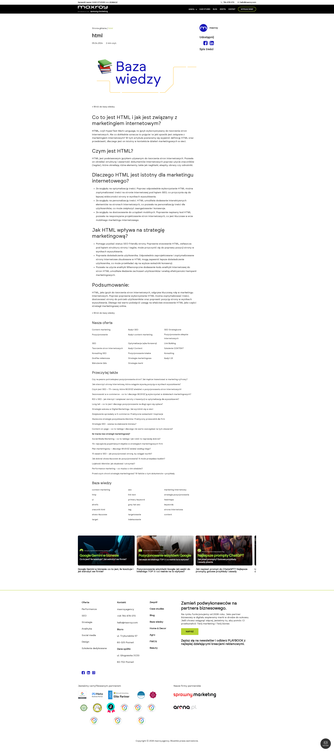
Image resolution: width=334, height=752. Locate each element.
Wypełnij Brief (247, 9)
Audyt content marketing (140, 335)
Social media (89, 635)
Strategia (87, 622)
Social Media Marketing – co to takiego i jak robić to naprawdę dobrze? (126, 439)
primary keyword (136, 500)
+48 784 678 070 (126, 616)
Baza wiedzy (156, 622)
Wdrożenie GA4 (99, 363)
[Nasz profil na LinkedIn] (88, 674)
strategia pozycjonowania (176, 495)
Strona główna (99, 28)
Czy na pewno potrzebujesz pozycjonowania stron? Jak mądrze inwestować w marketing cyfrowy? (139, 379)
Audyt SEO (133, 330)
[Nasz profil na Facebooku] (83, 674)
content (168, 515)
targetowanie (134, 515)
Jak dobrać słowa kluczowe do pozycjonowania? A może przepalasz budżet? (128, 459)
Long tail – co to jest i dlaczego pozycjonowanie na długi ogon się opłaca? (127, 404)
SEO (94, 343)
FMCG (153, 641)
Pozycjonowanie (100, 335)
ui (93, 500)
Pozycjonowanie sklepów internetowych (176, 336)
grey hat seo (134, 505)
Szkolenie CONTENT (174, 348)
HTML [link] (95, 131)
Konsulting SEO (99, 353)
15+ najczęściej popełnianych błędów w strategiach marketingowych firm (127, 444)
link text (132, 495)
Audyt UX (168, 358)
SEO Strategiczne (172, 330)
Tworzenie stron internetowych (107, 348)
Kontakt (231, 9)
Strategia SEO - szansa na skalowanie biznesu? (114, 424)
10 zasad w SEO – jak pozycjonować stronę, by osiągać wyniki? (122, 454)
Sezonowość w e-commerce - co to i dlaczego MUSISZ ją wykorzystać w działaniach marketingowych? (141, 394)
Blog (215, 9)
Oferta (191, 9)
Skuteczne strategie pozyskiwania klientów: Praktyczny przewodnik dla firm (128, 419)
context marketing (101, 490)
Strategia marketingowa (139, 358)
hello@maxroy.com (248, 2)
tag (129, 510)
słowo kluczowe (99, 515)
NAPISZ (190, 632)
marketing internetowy (175, 490)
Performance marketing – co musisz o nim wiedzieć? (117, 469)
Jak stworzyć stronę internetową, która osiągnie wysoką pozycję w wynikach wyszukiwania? (136, 384)
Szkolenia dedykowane (94, 648)
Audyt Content (135, 348)
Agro (152, 635)
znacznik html (98, 510)
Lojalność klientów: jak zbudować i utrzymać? (113, 464)
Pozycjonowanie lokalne (139, 353)
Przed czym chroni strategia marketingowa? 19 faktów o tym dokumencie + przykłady (133, 474)
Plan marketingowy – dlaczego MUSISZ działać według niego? (121, 449)
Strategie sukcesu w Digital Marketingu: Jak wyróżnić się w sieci (122, 409)
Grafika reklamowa (101, 358)
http (94, 495)
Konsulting (169, 353)
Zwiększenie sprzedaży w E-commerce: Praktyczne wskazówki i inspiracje (127, 414)
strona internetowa (173, 510)
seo (130, 490)
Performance (89, 609)
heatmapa (169, 500)
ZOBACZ (113, 2)
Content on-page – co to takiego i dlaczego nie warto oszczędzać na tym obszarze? (132, 429)
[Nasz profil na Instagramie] (93, 674)
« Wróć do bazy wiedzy (103, 107)
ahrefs (95, 505)
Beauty (154, 648)
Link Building (170, 343)
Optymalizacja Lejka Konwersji (142, 343)
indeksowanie (134, 520)
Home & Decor (158, 628)
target (95, 520)
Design (85, 642)
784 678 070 (228, 2)
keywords (169, 505)
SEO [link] (164, 192)
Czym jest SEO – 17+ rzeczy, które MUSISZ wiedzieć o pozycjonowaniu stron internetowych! (136, 389)
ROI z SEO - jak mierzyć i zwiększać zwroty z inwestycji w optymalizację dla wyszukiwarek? (135, 399)
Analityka (87, 629)
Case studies (204, 9)
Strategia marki (135, 363)
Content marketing (101, 330)
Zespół (223, 9)
